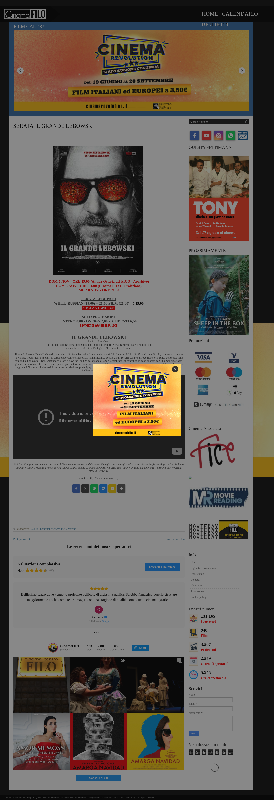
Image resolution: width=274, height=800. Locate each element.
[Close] (175, 369)
